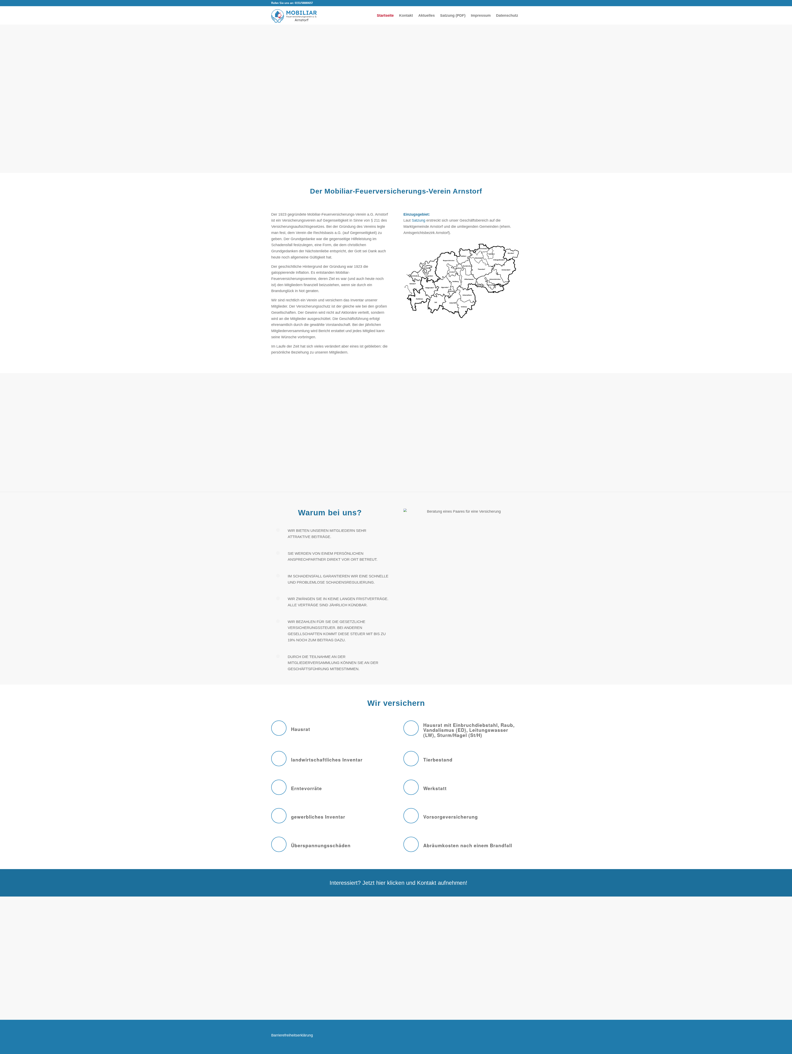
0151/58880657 (304, 3)
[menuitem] (385, 15)
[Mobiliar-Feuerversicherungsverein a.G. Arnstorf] (294, 16)
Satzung (418, 220)
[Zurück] (277, 945)
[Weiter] (514, 945)
